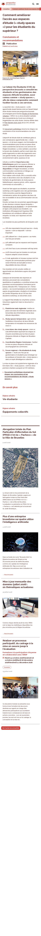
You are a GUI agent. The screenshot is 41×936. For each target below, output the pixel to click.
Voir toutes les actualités (10, 728)
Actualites (6, 9)
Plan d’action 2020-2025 (12, 123)
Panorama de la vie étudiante (13, 206)
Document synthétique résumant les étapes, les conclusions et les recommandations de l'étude (19, 374)
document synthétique (13, 129)
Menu (37, 3)
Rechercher (33, 3)
